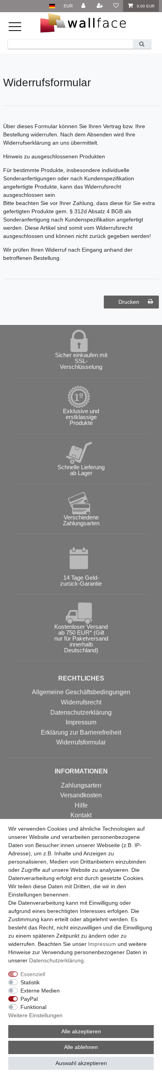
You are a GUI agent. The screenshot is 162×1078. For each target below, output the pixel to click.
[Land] (52, 6)
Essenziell (32, 974)
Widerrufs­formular (81, 742)
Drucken (128, 302)
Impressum (81, 722)
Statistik (30, 982)
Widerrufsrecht (81, 702)
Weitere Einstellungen (35, 1015)
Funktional (33, 1007)
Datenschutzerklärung (81, 712)
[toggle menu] (19, 30)
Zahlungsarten (81, 785)
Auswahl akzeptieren (81, 1063)
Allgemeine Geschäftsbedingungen (81, 692)
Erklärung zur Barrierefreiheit (81, 732)
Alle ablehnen (81, 1047)
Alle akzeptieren (81, 1031)
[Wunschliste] (116, 6)
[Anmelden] (84, 6)
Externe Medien (40, 990)
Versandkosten (81, 795)
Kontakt (81, 815)
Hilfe (81, 805)
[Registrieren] (100, 6)
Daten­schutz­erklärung (56, 960)
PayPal (29, 999)
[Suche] (142, 44)
